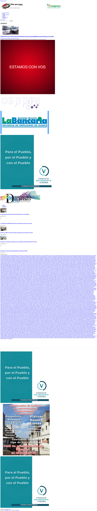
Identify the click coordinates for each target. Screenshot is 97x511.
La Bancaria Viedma (23, 304)
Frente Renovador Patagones (38, 293)
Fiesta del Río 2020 (52, 291)
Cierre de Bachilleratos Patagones (17, 269)
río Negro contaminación (50, 324)
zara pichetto (51, 337)
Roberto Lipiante (86, 324)
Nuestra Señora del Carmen (58, 313)
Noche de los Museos (24, 313)
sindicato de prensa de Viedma (9, 329)
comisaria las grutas (22, 272)
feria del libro (15, 289)
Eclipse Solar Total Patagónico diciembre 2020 (50, 281)
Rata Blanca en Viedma (26, 322)
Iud (66, 299)
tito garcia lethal (88, 332)
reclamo (69, 322)
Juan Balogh (54, 301)
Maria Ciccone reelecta (71, 308)
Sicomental (7, 328)
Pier (58, 317)
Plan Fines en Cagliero (8, 318)
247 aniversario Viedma (44, 255)
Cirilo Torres (94, 269)
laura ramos (68, 305)
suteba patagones (51, 331)
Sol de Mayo (5, 330)
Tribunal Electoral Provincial (18, 334)
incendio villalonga (82, 298)
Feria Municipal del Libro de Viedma (29, 289)
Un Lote (65, 334)
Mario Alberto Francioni (38, 309)
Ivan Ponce (69, 299)
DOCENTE (94, 280)
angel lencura (30, 260)
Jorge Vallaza (41, 300)
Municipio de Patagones (38, 312)
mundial (12, 312)
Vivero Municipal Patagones (79, 336)
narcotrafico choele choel (82, 312)
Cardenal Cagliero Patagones (71, 267)
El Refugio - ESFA (9, 282)
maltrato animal (36, 307)
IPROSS (51, 299)
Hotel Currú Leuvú (44, 297)
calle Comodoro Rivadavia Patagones (32, 266)
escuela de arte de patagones (64, 286)
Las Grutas (34, 305)
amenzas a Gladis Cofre (4, 260)
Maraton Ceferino (76, 307)
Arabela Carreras (35, 261)
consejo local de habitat (53, 274)
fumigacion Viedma (73, 293)
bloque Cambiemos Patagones (7, 265)
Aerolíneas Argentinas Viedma (84, 258)
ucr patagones (49, 334)
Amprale (9, 260)
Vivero (74, 336)
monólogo (19, 311)
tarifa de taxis (62, 331)
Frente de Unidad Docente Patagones (10, 293)
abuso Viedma (7, 257)
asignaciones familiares (38, 262)
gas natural (52, 294)
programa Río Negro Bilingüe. (30, 321)
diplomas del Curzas (60, 280)
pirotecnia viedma (72, 317)
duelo (39, 281)
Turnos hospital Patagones (39, 334)
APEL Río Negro (10, 261)
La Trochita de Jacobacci (16, 305)
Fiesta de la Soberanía (75, 290)
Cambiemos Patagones (73, 266)
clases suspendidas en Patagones (11, 270)
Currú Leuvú (78, 276)
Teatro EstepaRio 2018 (33, 332)
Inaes (88, 297)
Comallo (30, 271)
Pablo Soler (2, 315)
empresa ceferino (83, 283)
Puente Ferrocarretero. (74, 321)
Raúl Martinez (32, 322)
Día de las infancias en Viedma (13, 279)
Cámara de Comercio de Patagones (63, 266)
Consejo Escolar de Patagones (35, 274)
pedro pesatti (35, 316)
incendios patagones (88, 298)
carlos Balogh (78, 267)
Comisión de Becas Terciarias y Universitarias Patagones (59, 272)
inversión (46, 299)
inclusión (93, 298)
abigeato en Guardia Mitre (73, 256)
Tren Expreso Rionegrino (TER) (78, 333)
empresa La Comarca (89, 283)
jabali (80, 299)
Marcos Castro (35, 308)
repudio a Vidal (70, 323)
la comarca (37, 304)
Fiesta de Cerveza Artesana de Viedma (45, 290)
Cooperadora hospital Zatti (82, 274)
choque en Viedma (9, 269)
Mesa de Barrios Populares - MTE (53, 310)
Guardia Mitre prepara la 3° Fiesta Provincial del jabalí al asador (15, 296)
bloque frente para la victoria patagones (18, 265)
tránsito (59, 333)
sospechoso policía (37, 330)
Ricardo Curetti (92, 323)
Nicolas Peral (11, 313)
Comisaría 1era (81, 271)
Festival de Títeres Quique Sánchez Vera (89, 289)
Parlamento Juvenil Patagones (90, 315)
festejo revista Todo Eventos (61, 289)
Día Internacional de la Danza (12, 280)
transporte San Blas (64, 333)
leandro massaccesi (90, 305)
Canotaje (24, 267)
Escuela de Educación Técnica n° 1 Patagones (76, 286)
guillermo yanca (44, 296)
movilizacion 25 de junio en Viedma (32, 311)
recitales (66, 322)
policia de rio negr (43, 319)
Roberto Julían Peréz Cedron (78, 324)
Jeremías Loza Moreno (4, 300)
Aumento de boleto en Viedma (40, 263)
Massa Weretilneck (10, 310)
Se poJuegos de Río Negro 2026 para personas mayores (63, 326)
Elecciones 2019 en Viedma (69, 282)
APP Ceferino (23, 261)
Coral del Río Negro (56, 275)
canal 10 (21, 267)
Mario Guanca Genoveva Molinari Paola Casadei (68, 309)
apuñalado (27, 261)
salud (19, 326)
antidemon (79, 260)
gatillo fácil (71, 294)
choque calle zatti (3, 269)
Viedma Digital (11, 336)
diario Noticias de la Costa (30, 280)
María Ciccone (56, 308)
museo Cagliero (54, 312)
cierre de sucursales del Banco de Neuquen (30, 269)
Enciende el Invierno (14, 284)
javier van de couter (92, 299)
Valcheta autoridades (45, 335)
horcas (11, 297)
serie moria (69, 327)
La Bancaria (17, 304)
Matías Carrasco (16, 310)
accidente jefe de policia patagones (45, 257)
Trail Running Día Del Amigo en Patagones (51, 333)
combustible (68, 271)
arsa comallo (88, 261)
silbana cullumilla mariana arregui (23, 328)
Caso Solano (23, 268)
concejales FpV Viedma (39, 273)
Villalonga (41, 336)
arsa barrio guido (83, 261)
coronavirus (69, 275)
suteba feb (46, 331)
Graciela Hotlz (57, 295)
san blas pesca (29, 326)
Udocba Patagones (61, 334)
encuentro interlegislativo (72, 284)
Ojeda (7, 314)
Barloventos (16, 264)
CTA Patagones (59, 276)
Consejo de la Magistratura (26, 274)
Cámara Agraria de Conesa (42, 266)
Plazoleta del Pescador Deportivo (34, 318)
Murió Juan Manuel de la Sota (47, 312)
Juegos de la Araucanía (53, 302)
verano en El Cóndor (80, 335)
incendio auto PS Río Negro (10, 298)
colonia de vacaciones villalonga (18, 271)
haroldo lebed (78, 296)
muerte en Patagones (42, 311)
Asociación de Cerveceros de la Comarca (62, 262)
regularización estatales (47, 323)
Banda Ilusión (94, 263)
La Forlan (68, 304)
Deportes (3, 16)
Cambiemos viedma (80, 266)
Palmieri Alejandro (36, 315)
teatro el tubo (92, 331)
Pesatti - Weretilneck (47, 317)
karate (84, 303)
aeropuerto (91, 258)
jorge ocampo (26, 300)
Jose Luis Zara (72, 300)
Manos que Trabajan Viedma (68, 307)
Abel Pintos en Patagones (62, 256)
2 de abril (34, 255)
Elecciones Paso (5, 283)
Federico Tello (2, 289)
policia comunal (82, 318)
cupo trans (68, 276)
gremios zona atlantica (79, 295)
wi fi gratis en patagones (24, 337)
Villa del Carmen (30, 336)
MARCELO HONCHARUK (9, 308)
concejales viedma (46, 273)
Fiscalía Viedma (13, 292)
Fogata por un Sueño (46, 292)
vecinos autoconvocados (63, 335)
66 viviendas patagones (42, 256)
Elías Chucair (55, 283)
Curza (81, 276)
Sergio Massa (56, 327)
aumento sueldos (72, 263)
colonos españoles (26, 271)
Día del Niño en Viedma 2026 (76, 279)
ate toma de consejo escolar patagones (14, 263)
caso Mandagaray (18, 268)
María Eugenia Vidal (90, 308)
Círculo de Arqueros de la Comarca (80, 269)
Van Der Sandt (51, 335)
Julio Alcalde (93, 302)
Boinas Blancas (56, 265)
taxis (84, 331)
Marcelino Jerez (91, 307)
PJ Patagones (84, 317)
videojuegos (4, 336)
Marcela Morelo (86, 307)
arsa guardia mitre (3, 262)
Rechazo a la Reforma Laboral (55, 322)
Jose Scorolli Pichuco (82, 300)
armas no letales (69, 261)
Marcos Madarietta (47, 308)
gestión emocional (86, 294)
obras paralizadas (90, 313)
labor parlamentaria (24, 305)
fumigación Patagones (66, 293)
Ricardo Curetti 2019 (10, 324)
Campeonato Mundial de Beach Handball (13, 267)
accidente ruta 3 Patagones (77, 257)
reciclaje (61, 322)
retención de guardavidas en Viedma (78, 323)
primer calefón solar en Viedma (38, 320)
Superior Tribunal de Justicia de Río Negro (19, 331)
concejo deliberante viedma (73, 273)
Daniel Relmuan (12, 277)
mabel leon (2, 307)
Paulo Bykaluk (11, 316)
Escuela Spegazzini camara (73, 287)
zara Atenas (43, 337)
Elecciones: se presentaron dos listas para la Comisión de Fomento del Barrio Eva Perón (18, 241)
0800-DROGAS (15, 255)
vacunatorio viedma (33, 335)
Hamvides (73, 296)
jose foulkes (46, 300)
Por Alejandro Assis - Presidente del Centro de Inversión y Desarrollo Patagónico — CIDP (73, 319)
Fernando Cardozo (45, 289)
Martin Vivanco (4, 310)
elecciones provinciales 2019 (37, 283)
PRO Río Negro (86, 320)
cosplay (4, 276)
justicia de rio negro (61, 303)
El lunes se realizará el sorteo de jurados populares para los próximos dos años (16, 232)
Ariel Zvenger (64, 261)
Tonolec (15, 333)
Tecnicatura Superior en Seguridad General (48, 332)
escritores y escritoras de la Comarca (21, 286)
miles (11, 311)
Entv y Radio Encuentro (82, 285)
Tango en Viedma (57, 331)
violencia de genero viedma (63, 336)
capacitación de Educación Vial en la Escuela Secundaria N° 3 (36, 267)
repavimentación (64, 323)
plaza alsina (14, 318)
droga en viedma (21, 281)
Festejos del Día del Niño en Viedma (72, 289)
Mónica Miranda (14, 311)
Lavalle (75, 305)
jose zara (87, 300)
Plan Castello (2, 318)
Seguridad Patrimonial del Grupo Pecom (32, 327)
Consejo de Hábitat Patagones (17, 274)
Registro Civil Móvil (40, 323)
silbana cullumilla (14, 328)
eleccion (55, 282)
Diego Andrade (37, 280)
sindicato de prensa (85, 328)
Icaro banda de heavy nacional (72, 297)
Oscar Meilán (54, 314)
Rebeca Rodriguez (44, 322)
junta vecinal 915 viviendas (32, 303)
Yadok (40, 337)
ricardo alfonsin (86, 323)
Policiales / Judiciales (5, 14)
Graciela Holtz (52, 295)
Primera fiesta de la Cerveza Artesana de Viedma (75, 320)
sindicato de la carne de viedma (77, 328)
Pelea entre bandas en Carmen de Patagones (86, 316)
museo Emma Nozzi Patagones (62, 312)
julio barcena (12, 303)
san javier (33, 326)
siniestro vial (69, 329)
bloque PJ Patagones (28, 265)
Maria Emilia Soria (84, 308)
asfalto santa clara (31, 262)
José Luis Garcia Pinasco (66, 300)
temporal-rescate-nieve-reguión (79, 332)
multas (1, 312)
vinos (45, 336)
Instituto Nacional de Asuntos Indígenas (31, 299)
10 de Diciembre (20, 255)
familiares (57, 288)
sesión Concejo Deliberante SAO (82, 327)
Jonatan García (15, 300)
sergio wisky (66, 327)
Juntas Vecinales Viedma (54, 303)
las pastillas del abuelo (57, 305)
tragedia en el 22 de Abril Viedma (29, 333)
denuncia (71, 277)
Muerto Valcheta (68, 311)
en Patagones (2, 284)
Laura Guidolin (63, 305)
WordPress (6, 510)
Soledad (16, 330)
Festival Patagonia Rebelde (34, 290)
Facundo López (41, 288)
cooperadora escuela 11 (74, 274)
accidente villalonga (85, 257)
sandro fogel (39, 326)
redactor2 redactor (16, 38)
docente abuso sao (3, 281)
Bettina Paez (76, 264)
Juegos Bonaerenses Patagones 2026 (44, 302)
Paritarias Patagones (71, 315)
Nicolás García (6, 313)
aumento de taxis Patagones (59, 263)
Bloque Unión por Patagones (40, 265)
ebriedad (41, 281)
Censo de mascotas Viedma (90, 268)
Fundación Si (21, 294)
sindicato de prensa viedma (18, 329)
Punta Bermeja (80, 321)
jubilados (8, 302)
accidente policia (54, 257)
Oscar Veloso (58, 314)
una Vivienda (76, 334)
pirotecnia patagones (66, 317)
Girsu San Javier (6, 295)
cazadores (63, 268)
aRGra (51, 261)
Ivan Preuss (73, 299)
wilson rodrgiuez (31, 337)
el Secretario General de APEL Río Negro (19, 282)
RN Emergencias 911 (65, 324)
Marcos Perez (52, 308)
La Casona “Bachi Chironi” (30, 304)
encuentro (19, 284)
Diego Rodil (50, 280)
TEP (85, 332)
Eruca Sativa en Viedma (92, 285)
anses (77, 260)
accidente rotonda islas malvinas (68, 257)
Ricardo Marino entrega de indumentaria (25, 324)
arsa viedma (15, 262)
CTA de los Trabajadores (53, 276)
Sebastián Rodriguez (10, 327)
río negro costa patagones (58, 324)
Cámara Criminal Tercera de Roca (52, 266)
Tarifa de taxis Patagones (68, 331)
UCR (46, 334)
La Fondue (65, 304)
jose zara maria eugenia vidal (16, 301)
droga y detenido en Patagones (29, 281)
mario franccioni (53, 309)
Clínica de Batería (28, 270)
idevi (78, 297)
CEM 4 (73, 268)
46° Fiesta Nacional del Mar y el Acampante (7, 256)
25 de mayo (50, 255)
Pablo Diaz (85, 314)
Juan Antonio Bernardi (48, 301)
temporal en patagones (58, 332)
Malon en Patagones (30, 307)
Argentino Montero (46, 261)
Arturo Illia (19, 262)
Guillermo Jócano (28, 296)
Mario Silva (82, 309)
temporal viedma (71, 332)
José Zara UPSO (30, 301)
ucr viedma (53, 334)
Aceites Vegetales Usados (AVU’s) (6, 258)
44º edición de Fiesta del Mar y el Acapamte (89, 255)
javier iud (87, 299)
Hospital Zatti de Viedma (37, 297)
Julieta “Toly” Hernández (86, 302)
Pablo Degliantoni (80, 314)
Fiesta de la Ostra (69, 290)
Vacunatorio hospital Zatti (18, 335)
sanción (36, 326)
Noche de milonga (31, 313)
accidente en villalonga (36, 257)
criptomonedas (46, 276)
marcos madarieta (40, 308)
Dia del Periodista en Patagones (86, 279)
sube (77, 330)
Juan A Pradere (35, 301)
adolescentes (68, 258)
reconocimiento (80, 322)
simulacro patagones (49, 328)
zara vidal (54, 337)
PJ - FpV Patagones (78, 317)
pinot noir (60, 317)
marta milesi (86, 309)
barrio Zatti (45, 264)
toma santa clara (11, 333)
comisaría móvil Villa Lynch (29, 272)
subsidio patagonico (87, 330)
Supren (44, 331)
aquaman (30, 261)
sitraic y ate (85, 329)
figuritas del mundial (72, 291)
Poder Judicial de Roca (66, 318)
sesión (76, 327)
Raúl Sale (36, 322)
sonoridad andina (31, 330)
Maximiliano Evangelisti (32, 310)
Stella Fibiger (53, 330)
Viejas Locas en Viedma (18, 336)
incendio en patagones (56, 298)
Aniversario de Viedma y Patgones (70, 260)
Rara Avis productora (19, 322)
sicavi (4, 328)
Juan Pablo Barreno (88, 301)
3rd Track (53, 255)
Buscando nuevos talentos (12, 266)
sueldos (91, 330)
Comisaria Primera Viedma (45, 272)
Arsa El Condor (93, 261)
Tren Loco (85, 333)
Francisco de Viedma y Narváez (78, 292)
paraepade (50, 315)
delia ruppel (68, 277)
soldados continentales (11, 330)
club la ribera (53, 270)
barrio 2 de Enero (21, 264)
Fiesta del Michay (46, 291)
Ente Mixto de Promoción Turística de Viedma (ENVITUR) (26, 285)
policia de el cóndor (30, 319)
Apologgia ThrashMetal (17, 261)
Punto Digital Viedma (86, 321)
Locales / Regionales (5, 12)
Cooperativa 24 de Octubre (90, 274)
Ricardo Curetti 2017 (3, 324)
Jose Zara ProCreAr (24, 301)
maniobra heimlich (61, 307)
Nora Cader (40, 313)
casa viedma (13, 268)
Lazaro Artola (79, 305)
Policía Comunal (88, 318)
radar (12, 322)
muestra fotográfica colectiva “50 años (84, 311)
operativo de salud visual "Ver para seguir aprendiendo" (25, 314)
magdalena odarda (16, 307)
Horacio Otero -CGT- (6, 297)
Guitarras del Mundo (51, 296)
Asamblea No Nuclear (24, 262)
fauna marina (89, 288)
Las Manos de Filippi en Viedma (41, 305)
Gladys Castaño (19, 295)
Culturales (4, 18)
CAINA (24, 266)
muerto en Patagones (55, 311)
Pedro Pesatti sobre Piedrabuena (74, 316)
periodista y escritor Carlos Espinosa (26, 317)
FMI (42, 292)
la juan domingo (73, 304)
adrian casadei (72, 258)
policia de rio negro (49, 319)
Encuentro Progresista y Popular (81, 284)
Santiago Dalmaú (51, 326)
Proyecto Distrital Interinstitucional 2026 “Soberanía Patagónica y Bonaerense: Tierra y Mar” (56, 321)
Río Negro (44, 324)
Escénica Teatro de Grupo (4, 286)
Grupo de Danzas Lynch (91, 295)
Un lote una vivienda (70, 334)
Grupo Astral (85, 295)
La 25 (11, 304)
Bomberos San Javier (77, 265)
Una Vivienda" (81, 334)
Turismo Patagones (26, 334)
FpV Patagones (70, 292)
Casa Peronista (8, 268)
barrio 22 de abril (27, 264)
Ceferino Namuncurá (68, 268)
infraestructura (2, 299)
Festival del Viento (12, 290)
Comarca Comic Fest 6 (38, 271)
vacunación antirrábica (4, 335)
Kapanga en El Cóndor (79, 303)
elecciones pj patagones (28, 283)
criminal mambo (41, 276)
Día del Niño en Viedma (67, 279)
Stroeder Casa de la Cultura (60, 330)
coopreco (35, 275)
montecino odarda (24, 311)
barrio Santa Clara (41, 264)
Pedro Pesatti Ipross (56, 316)
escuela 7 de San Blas (46, 286)
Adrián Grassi (77, 258)
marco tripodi (31, 308)
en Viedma (6, 284)
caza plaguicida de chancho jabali (56, 268)
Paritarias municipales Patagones (63, 315)
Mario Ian (78, 309)
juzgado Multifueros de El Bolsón (70, 303)
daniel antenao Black (93, 276)
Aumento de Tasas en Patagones (50, 263)
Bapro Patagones (11, 264)
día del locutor (41, 279)
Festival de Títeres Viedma (4, 290)
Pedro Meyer (31, 316)
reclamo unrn (72, 322)
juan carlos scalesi (69, 301)
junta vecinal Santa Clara (41, 303)
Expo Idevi (6, 288)
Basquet (57, 264)
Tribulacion (6, 334)
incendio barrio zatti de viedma (20, 298)
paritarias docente (54, 315)
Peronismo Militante (40, 317)
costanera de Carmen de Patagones (11, 276)
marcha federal (26, 308)
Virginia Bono (70, 336)
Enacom (9, 284)
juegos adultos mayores (13, 302)
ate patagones (5, 263)
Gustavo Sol (70, 296)
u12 (44, 334)
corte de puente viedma (82, 275)
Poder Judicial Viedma (74, 318)
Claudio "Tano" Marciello (21, 270)
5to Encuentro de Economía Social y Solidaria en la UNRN (29, 256)
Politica (3, 13)
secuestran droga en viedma (18, 327)
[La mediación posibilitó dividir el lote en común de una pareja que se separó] (3, 221)
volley (88, 336)
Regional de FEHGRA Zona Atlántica (27, 323)
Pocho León (41, 318)
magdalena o (11, 307)
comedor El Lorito (73, 271)
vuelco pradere (12, 337)
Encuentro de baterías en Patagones (41, 284)
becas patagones (71, 264)
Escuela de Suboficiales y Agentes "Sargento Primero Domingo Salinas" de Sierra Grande (22, 287)
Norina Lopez (51, 313)
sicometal (10, 328)
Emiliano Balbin (60, 283)
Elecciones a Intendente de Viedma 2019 (80, 282)
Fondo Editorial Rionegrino (54, 292)
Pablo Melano (89, 314)
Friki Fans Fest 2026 (51, 293)
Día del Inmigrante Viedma (34, 279)
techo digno (39, 332)
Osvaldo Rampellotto (64, 314)
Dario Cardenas (33, 277)
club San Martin (60, 270)
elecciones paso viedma (21, 283)
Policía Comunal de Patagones (13, 319)
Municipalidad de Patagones (18, 312)
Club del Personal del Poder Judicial (44, 270)
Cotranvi (18, 276)
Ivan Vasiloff (77, 299)
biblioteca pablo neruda (82, 264)
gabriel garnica (42, 294)
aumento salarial (67, 263)
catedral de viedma (39, 268)
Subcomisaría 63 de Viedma (72, 330)
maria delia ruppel (78, 308)
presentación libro (30, 320)
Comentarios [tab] (4, 206)
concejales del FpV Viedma (30, 273)
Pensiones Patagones (16, 317)
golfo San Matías (37, 295)
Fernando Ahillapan (38, 289)
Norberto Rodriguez (46, 313)
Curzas (83, 276)
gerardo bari (81, 294)
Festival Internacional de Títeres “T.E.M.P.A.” (22, 290)
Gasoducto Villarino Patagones (64, 294)
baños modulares (5, 264)
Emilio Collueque (66, 283)
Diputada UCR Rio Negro (78, 280)
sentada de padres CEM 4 (50, 327)
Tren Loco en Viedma (90, 333)
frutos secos (56, 293)
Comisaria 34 (2, 272)
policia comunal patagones (22, 319)
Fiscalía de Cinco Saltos (6, 292)
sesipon (1, 328)
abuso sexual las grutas (89, 256)
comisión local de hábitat (78, 272)
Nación (68, 312)
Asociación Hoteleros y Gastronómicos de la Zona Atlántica (78, 262)
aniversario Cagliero (54, 260)
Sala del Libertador (9, 326)
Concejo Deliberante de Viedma (54, 273)
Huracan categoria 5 (62, 297)
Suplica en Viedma (40, 331)
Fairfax (54, 288)
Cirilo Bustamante (89, 269)
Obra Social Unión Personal (80, 313)
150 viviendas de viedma (27, 255)
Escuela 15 (29, 286)
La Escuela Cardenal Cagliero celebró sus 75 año (51, 304)
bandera (1, 264)
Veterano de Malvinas (93, 335)
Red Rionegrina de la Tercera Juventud (89, 322)
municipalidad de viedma (27, 312)
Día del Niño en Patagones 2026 (58, 279)
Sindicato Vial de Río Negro (52, 329)
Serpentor (73, 327)
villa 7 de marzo (24, 336)
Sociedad (3, 15)
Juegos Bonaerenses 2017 (22, 302)
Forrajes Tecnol (61, 292)
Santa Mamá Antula (45, 326)
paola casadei (46, 315)
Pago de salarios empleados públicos (10, 315)
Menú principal (2, 19)
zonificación (58, 337)
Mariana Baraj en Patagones (21, 309)
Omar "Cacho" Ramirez (12, 314)
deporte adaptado (88, 277)
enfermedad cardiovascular (9, 285)
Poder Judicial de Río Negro (58, 318)
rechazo (48, 322)
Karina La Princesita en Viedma (90, 303)
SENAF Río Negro (42, 327)
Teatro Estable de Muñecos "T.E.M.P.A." (23, 332)
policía (79, 318)
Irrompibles (59, 299)
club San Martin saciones (68, 270)
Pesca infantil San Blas (54, 317)
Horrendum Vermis (19, 297)
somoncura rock (20, 330)
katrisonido (2, 304)
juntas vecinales (47, 303)
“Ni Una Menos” (10, 338)
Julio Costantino (16, 303)
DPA (16, 281)
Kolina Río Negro (7, 304)
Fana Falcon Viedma (62, 288)
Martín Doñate (90, 309)
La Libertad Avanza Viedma (80, 304)
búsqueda (17, 266)
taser (82, 331)
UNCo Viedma (88, 334)
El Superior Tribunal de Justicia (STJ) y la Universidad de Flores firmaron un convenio (39, 282)
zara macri (47, 337)
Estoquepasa (8, 509)
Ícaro (66, 297)
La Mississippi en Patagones (89, 304)
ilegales (86, 297)
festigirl (79, 289)
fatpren (81, 288)
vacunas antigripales (11, 335)
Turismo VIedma (32, 334)
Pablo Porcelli (94, 314)
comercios (77, 271)
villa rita (38, 336)
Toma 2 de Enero (6, 333)
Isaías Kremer (63, 299)
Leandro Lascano (84, 305)
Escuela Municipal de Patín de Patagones (61, 287)
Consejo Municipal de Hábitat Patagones (63, 274)
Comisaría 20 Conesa (87, 271)
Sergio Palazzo (61, 327)
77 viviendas (48, 256)
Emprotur (94, 283)
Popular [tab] (3, 205)
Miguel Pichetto (7, 311)
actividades (13, 258)
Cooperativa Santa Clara (30, 275)
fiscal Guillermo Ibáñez (87, 291)
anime (33, 260)
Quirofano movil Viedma (7, 322)
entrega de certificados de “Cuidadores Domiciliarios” (45, 285)
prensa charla (25, 320)
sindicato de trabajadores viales (43, 329)
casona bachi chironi (28, 268)
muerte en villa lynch (48, 311)
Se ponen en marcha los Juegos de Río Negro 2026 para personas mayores (84, 326)
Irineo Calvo (55, 299)
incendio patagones (76, 298)
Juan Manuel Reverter (81, 301)
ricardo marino (16, 324)
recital (64, 322)
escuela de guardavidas (4, 287)
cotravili (21, 276)
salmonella (16, 326)
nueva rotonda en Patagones (67, 313)
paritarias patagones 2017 (79, 315)
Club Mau (56, 270)
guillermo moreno (34, 296)
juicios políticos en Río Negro (73, 302)
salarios (13, 326)
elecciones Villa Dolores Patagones (47, 283)
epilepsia (87, 285)
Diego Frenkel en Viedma (44, 280)
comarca (33, 271)
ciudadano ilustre (3, 270)
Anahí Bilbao (13, 260)
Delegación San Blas (62, 277)
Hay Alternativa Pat (83, 296)
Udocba (57, 334)
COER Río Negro (75, 270)
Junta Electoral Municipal (24, 303)
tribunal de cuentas (11, 334)
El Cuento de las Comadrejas (89, 281)
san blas (25, 326)
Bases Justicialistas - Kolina (51, 264)
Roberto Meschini (92, 324)
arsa (80, 261)
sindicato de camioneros (57, 328)
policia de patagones (36, 319)
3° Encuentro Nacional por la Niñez (61, 255)
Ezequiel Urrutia (11, 288)
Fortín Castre (66, 292)
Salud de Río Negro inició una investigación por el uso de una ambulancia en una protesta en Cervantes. (27, 36)
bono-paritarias (89, 265)
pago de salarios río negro (29, 315)
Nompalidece (36, 313)
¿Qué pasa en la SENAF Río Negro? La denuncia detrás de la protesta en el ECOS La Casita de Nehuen (77, 337)
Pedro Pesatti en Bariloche (48, 316)
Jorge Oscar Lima (36, 300)
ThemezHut (17, 510)
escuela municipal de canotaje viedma (49, 287)
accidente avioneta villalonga (14, 257)
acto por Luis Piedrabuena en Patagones (41, 258)
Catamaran (34, 268)
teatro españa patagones (12, 332)
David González (38, 277)
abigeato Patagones (80, 256)
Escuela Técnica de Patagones (82, 287)
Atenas (21, 263)
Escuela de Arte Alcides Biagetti (55, 286)
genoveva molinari (76, 294)
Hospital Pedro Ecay (25, 297)
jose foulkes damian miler (52, 300)
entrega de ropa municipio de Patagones (69, 285)
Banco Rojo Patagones (88, 263)
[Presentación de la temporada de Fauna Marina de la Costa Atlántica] (3, 212)
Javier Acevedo (83, 299)
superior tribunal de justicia (7, 331)
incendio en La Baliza (40, 298)
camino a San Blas (86, 266)
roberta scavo (72, 324)
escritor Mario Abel (12, 286)
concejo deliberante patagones (64, 273)
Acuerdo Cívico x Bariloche (52, 258)
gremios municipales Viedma (64, 295)
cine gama (38, 269)
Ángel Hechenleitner (24, 260)
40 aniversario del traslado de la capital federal (74, 255)
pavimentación (16, 316)
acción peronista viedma (92, 257)
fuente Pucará (60, 293)
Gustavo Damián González (58, 296)
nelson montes (89, 312)
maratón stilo (81, 307)
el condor (83, 281)
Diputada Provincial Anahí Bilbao (68, 280)
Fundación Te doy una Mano (28, 294)
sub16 (66, 330)
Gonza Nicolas (47, 295)
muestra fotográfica (74, 311)
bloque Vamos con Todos (49, 265)
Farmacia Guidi (68, 288)
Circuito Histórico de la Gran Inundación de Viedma (62, 269)
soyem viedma (48, 330)
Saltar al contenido (3, 0)
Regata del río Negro (17, 323)
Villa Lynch (35, 336)
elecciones (58, 282)
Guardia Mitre (2, 296)
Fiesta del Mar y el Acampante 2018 (37, 291)
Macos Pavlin (6, 307)
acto (16, 258)
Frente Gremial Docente (20, 293)
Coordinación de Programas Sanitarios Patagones (45, 275)
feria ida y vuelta (20, 289)
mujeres (93, 311)
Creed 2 (37, 276)
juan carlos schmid (75, 301)
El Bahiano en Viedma (67, 281)
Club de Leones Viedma (35, 270)
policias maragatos (55, 319)
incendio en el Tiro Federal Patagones (31, 298)
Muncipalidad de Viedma (7, 312)
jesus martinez (10, 300)
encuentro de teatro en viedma (63, 284)
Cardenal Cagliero (63, 267)
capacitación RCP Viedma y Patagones (52, 267)
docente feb (8, 281)
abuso (85, 256)
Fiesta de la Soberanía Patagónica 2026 (15, 291)
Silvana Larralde (39, 328)
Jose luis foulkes (58, 300)
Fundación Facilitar (16, 294)
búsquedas (21, 266)
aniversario (36, 260)
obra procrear (74, 313)
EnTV (77, 285)
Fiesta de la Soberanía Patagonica (84, 290)
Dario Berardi (28, 277)
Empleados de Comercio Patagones (74, 283)
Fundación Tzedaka (36, 294)
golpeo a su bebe (42, 295)
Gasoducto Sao (56, 294)
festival (81, 289)
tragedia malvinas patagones (39, 333)
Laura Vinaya (72, 305)
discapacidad (85, 280)
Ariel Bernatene (59, 261)
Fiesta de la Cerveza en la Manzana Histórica (58, 290)
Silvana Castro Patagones (33, 328)
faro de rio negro (77, 288)
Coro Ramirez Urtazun (63, 275)
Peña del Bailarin (10, 317)
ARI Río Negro (54, 261)
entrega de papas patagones (58, 285)
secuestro (24, 327)
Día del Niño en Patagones (48, 279)
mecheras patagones (39, 310)
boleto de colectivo (62, 265)
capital (59, 267)
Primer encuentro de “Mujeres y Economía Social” (51, 320)
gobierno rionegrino (31, 295)
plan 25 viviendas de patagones (91, 317)
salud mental (22, 326)
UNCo (85, 334)
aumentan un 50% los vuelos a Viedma (28, 263)
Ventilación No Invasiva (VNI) (72, 335)
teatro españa (6, 332)
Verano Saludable (86, 335)
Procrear (90, 320)
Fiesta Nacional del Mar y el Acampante (62, 291)
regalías (12, 323)
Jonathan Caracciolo (21, 300)
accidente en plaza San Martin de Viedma (25, 257)
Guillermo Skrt (39, 296)
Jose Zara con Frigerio (8, 301)
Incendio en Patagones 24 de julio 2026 (66, 298)
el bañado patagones (75, 281)
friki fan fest (45, 293)
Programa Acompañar (5, 321)
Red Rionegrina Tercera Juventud (5, 323)
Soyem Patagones (43, 330)
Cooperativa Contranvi (4, 275)
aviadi (76, 263)
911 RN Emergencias (54, 256)
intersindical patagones (41, 299)
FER (12, 289)
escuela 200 (32, 286)
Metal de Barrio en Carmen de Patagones (65, 310)
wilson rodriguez (36, 337)
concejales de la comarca (22, 273)
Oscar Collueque (48, 314)
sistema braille (73, 329)
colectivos (88, 270)
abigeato (67, 256)
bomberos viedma (84, 265)
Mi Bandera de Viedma (75, 310)
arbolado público (40, 261)
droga (18, 281)
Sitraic (77, 329)
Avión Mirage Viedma (80, 263)
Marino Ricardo (31, 309)
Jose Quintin (77, 300)
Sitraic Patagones (81, 329)
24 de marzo (38, 255)
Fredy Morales (86, 292)
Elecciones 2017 (62, 282)
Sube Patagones (80, 330)
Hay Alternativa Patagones (91, 296)
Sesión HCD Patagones (91, 327)
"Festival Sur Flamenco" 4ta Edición (6, 255)
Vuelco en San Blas (7, 337)
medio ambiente (44, 310)
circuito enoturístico (50, 269)
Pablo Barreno (70, 314)
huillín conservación (55, 297)
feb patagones (94, 288)
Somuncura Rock (25, 330)
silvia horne (44, 328)
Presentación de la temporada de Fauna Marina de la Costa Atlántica (14, 214)
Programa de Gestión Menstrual (14, 321)
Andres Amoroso (18, 260)
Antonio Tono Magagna (85, 260)
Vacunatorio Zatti (39, 335)
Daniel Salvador (17, 277)
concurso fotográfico (81, 273)
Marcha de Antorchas (20, 308)
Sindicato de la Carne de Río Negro (66, 328)
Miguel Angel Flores (83, 310)
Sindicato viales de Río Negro (62, 329)
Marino (27, 309)
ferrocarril (55, 289)
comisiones (84, 272)
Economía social (5, 17)
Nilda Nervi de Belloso (17, 313)
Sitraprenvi (89, 329)
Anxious (90, 260)
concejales (16, 273)
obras (86, 313)
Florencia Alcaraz (19, 292)
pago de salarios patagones (20, 315)
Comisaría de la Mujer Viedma (14, 272)
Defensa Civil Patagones (45, 277)
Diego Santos (54, 280)
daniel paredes (7, 277)
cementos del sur (83, 268)
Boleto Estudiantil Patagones (69, 265)
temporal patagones (65, 332)
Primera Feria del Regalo (64, 320)
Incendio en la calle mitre (49, 298)
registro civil (35, 323)
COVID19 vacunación (26, 276)
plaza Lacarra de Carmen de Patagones (22, 318)
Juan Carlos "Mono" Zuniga (61, 301)
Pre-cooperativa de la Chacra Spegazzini (9, 320)
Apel (93, 260)
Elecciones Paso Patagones (12, 283)
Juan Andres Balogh (41, 301)
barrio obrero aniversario (34, 264)
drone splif (36, 281)
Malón (26, 307)
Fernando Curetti (50, 289)
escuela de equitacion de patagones (89, 286)
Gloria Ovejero (25, 295)
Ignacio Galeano (81, 297)
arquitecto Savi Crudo (75, 261)
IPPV (49, 299)
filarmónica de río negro (79, 291)
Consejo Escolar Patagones (44, 274)
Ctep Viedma (65, 276)
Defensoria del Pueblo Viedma (54, 277)
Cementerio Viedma (77, 268)
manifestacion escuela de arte (53, 307)
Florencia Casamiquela (25, 292)
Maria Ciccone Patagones (63, 308)
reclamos (76, 322)
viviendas (85, 336)
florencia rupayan (32, 292)
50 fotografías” (17, 256)
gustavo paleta (65, 296)
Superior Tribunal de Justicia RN (31, 331)
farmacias (72, 288)
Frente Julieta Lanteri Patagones (29, 293)
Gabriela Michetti (47, 294)
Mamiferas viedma (45, 307)
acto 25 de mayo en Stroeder (21, 258)
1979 (32, 255)
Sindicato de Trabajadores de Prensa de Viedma (30, 329)
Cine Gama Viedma (44, 269)
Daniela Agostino (23, 277)
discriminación (89, 280)
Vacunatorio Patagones (26, 335)
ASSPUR (90, 262)
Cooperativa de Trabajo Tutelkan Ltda (14, 275)
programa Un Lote (38, 321)
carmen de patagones (89, 267)
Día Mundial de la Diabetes (21, 280)
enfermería (15, 285)
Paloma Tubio (41, 315)
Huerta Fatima (50, 297)
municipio (32, 312)
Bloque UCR (34, 265)
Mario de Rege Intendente (46, 309)
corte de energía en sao (75, 275)
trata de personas (69, 333)
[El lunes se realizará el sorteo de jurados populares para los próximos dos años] (3, 230)
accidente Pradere (59, 257)
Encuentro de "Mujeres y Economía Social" (28, 284)
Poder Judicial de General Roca (49, 318)
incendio (4, 298)
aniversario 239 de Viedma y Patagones (44, 260)
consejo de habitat (9, 274)
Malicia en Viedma (22, 307)
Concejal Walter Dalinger (10, 273)
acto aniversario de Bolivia (30, 258)
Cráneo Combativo (33, 276)
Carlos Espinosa (83, 267)
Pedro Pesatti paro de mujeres (64, 316)
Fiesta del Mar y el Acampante (27, 291)
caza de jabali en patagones (46, 268)
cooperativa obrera (23, 275)
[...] (45, 39)
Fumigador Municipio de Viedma (82, 293)
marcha (15, 308)
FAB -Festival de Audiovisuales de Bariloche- (21, 288)
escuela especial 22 (40, 287)
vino (44, 336)
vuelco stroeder (17, 337)
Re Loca (39, 322)
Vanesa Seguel (56, 335)
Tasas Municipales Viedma (77, 331)
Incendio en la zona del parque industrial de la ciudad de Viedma (13, 250)
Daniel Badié (2, 277)
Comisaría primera (38, 272)
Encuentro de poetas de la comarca (52, 284)
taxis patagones (87, 331)
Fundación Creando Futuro (8, 294)
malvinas (40, 307)
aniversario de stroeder (61, 260)
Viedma (7, 336)
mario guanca (58, 309)
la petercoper (10, 305)
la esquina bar (61, 304)
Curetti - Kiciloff (73, 276)
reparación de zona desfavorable (57, 323)
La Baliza (13, 304)
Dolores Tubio (12, 281)
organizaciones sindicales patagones (40, 314)
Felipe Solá (9, 289)
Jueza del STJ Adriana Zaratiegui (62, 302)
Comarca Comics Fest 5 (46, 271)
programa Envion (22, 321)
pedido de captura (21, 316)
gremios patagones (72, 295)
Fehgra (6, 289)
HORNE (14, 297)
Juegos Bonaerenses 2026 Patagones (32, 302)
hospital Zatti (31, 297)
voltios (91, 336)
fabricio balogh (36, 288)
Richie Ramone (39, 324)
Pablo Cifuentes (74, 314)
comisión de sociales (71, 272)
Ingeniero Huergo (8, 299)
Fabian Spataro (31, 288)
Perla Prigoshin (34, 317)
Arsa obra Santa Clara (9, 262)
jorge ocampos (31, 300)
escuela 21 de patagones (38, 286)
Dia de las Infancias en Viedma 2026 (24, 279)
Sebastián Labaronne (3, 327)
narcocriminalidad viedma (74, 312)
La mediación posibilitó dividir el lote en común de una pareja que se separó (16, 223)
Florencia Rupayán (38, 292)
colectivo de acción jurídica (82, 270)
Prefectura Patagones (19, 320)
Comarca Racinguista (62, 271)
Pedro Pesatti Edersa (41, 316)
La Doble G (41, 304)
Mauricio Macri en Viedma (23, 310)
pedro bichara (26, 316)
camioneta (4, 267)
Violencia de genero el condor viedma (53, 336)
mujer (91, 311)
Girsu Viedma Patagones (13, 295)
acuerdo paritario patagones (61, 258)
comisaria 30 (93, 271)
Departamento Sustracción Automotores (79, 277)
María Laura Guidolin (8, 309)
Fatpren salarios (84, 288)
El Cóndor (80, 281)
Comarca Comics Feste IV (54, 271)
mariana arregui (14, 309)
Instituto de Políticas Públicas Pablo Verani (18, 299)
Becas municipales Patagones (64, 264)
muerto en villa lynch (62, 311)
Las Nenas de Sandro (49, 305)
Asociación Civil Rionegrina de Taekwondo (49, 262)
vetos (1, 336)
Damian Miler (87, 276)
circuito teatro (72, 269)
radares (14, 322)
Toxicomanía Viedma (20, 333)
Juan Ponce (5, 302)
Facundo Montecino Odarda (48, 288)
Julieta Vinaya (80, 302)
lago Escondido (29, 305)
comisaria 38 (7, 272)
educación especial (61, 281)
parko (84, 315)
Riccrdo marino (34, 324)
